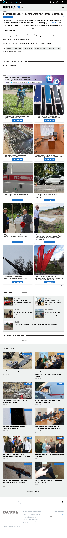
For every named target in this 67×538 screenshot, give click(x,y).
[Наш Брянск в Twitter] (50, 2)
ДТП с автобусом (28, 48)
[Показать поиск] (62, 2)
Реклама (21, 503)
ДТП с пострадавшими (40, 48)
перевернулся (35, 37)
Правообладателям (18, 501)
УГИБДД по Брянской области (14, 48)
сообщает (51, 23)
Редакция (8, 501)
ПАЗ (59, 48)
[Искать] (62, 502)
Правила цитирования (31, 501)
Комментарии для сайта (57, 67)
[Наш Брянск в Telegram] (57, 2)
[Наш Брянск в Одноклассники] (47, 2)
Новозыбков (51, 48)
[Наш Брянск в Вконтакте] (53, 2)
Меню (63, 7)
